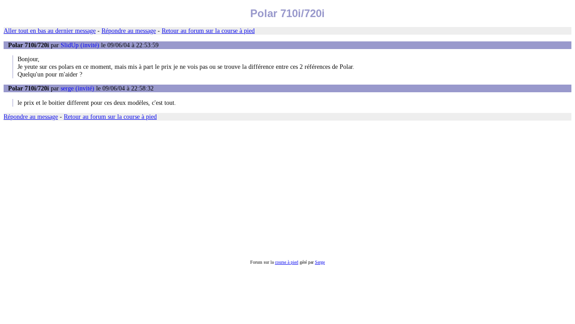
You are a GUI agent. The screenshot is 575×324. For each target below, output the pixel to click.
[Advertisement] (273, 190)
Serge (320, 262)
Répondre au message (129, 30)
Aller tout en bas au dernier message (50, 30)
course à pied (286, 262)
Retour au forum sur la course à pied (208, 30)
